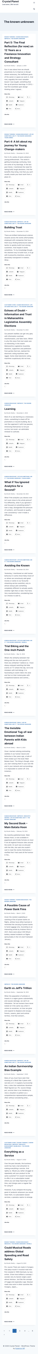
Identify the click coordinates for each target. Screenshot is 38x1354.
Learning (9, 408)
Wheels (24, 642)
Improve (7, 38)
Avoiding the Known (17, 565)
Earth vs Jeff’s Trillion (18, 988)
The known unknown (18, 38)
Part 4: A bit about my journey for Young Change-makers (18, 145)
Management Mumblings (12, 1146)
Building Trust (13, 227)
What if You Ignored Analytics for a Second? (16, 486)
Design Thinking (9, 37)
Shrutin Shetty (10, 65)
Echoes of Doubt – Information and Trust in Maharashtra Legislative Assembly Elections (18, 318)
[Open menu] (34, 2)
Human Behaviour (22, 37)
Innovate (27, 816)
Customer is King (10, 305)
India (19, 722)
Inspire (6, 817)
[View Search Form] (34, 9)
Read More (9, 124)
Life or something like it (18, 817)
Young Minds (8, 137)
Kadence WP (20, 1348)
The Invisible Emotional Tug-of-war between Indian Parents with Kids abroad (18, 736)
